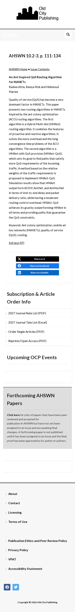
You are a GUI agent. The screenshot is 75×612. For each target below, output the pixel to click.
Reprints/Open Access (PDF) (27, 341)
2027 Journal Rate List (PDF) (27, 313)
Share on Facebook (39, 266)
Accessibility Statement (25, 568)
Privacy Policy (18, 550)
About (12, 493)
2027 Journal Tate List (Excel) (27, 322)
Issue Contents (40, 69)
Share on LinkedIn (39, 272)
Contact (14, 503)
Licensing (15, 512)
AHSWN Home (18, 69)
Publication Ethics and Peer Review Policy (37, 540)
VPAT (12, 559)
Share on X (39, 259)
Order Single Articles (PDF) (26, 331)
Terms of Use (17, 521)
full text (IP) (16, 243)
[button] (10, 35)
